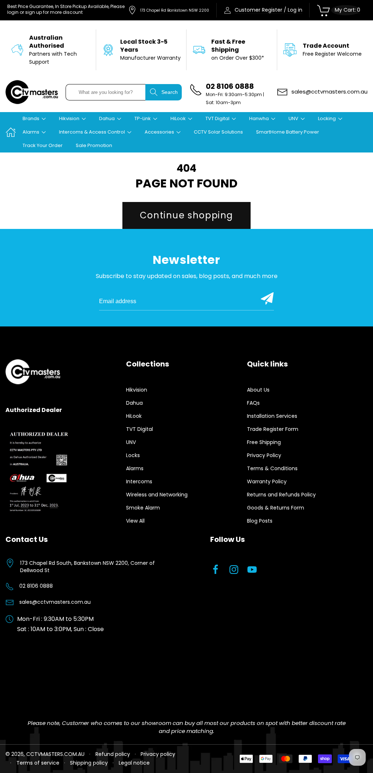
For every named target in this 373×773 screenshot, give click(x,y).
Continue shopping (186, 215)
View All (135, 520)
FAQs (253, 403)
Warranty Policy (267, 481)
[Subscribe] (267, 298)
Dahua (134, 403)
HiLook (134, 416)
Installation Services (272, 416)
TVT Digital (139, 429)
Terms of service (37, 762)
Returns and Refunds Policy (281, 494)
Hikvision (136, 389)
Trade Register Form (272, 429)
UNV (131, 442)
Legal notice (134, 762)
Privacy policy (158, 754)
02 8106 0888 (36, 586)
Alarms (135, 468)
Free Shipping (264, 442)
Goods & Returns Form (275, 507)
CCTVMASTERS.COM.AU (55, 754)
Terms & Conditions (272, 468)
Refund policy (112, 754)
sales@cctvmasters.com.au (55, 602)
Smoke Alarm (143, 507)
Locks (133, 455)
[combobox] (106, 92)
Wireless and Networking (157, 494)
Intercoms (139, 481)
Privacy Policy (264, 455)
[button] (34, 119)
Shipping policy (89, 762)
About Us (258, 389)
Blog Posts (259, 520)
